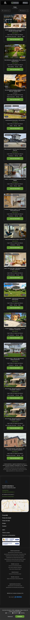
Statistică (16, 612)
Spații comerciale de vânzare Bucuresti (15, 578)
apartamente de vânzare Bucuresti (16, 466)
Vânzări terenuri (15, 572)
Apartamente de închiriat (15, 583)
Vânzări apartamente (15, 550)
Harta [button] (23, 26)
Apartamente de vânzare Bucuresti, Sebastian (15, 555)
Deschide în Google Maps (8, 496)
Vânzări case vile (15, 563)
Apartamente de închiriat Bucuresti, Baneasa (15, 587)
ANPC (3, 530)
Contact (4, 526)
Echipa (4, 523)
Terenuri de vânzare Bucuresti (15, 573)
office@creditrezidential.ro (8, 492)
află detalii (17, 610)
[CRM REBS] (18, 597)
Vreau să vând (6, 520)
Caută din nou (6, 10)
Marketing (22, 612)
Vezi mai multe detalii (15, 39)
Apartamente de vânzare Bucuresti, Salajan (15, 560)
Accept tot (20, 616)
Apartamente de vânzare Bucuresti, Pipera (15, 557)
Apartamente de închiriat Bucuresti (15, 585)
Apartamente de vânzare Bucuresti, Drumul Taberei (15, 559)
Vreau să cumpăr (6, 518)
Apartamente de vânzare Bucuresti (15, 552)
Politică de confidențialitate (8, 535)
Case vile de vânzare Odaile (15, 569)
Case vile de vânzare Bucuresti (15, 565)
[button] (27, 11)
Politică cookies (6, 532)
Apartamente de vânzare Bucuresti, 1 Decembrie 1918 (15, 554)
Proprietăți (5, 515)
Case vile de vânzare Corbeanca (15, 567)
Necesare (9, 612)
